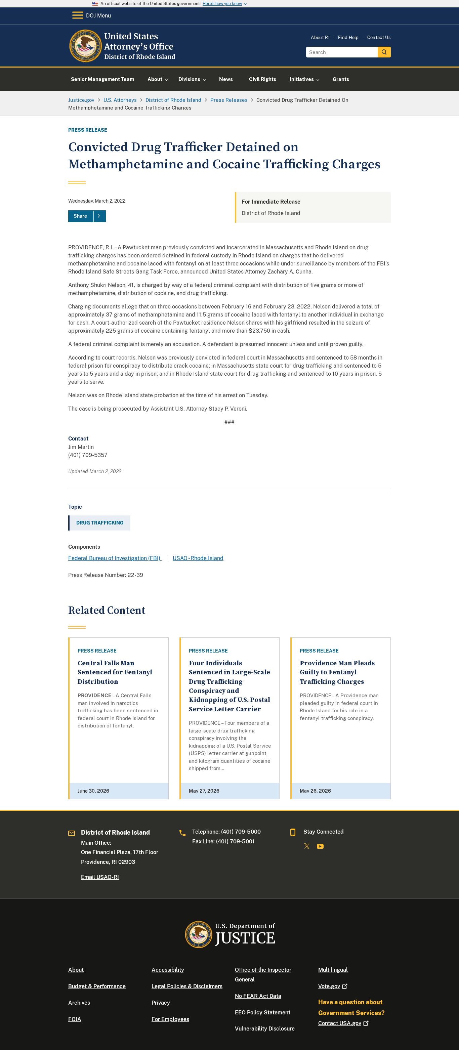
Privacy (161, 1003)
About (76, 970)
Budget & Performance (97, 986)
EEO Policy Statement (262, 1012)
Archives (79, 1003)
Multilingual (333, 970)
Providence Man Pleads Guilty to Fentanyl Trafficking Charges (337, 672)
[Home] (122, 58)
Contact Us (379, 37)
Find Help (348, 37)
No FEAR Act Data (258, 996)
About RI (320, 37)
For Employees (170, 1019)
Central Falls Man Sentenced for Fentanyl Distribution (115, 672)
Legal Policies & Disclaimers (187, 986)
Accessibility (168, 970)
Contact (339, 1023)
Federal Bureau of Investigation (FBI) (115, 558)
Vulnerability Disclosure (265, 1028)
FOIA (74, 1019)
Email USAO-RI (100, 877)
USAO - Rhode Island (198, 558)
